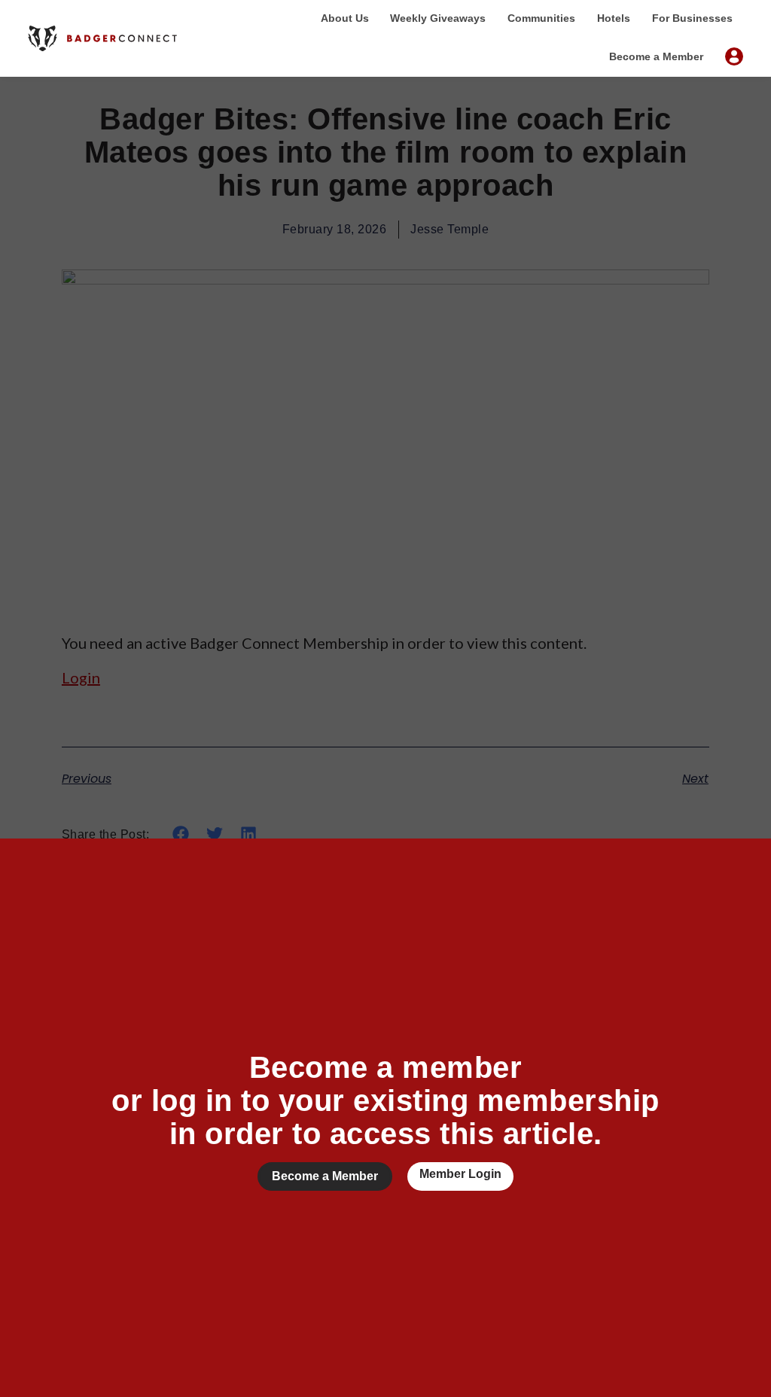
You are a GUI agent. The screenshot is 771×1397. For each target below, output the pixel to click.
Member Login (460, 1173)
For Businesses (692, 18)
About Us (345, 18)
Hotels (613, 18)
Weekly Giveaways (438, 18)
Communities (541, 18)
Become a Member (656, 56)
